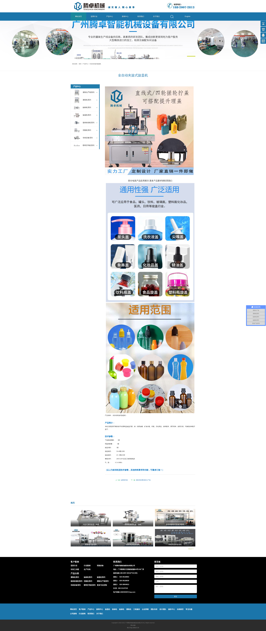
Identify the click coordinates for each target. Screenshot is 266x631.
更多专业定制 (102, 585)
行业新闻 (82, 613)
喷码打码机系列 (89, 585)
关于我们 (156, 16)
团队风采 (154, 609)
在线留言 (180, 609)
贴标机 (121, 609)
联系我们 (140, 16)
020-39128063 (124, 577)
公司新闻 (73, 613)
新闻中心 (125, 16)
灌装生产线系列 (103, 581)
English (187, 16)
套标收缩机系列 (76, 581)
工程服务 (136, 609)
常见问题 (189, 609)
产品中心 (109, 16)
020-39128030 (124, 580)
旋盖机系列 (101, 577)
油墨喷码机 (124, 480)
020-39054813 (124, 584)
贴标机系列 (88, 577)
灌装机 (128, 609)
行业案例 (87, 565)
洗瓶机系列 (88, 581)
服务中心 (171, 609)
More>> (191, 549)
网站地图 (133, 625)
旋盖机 (107, 609)
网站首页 (78, 16)
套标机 (114, 609)
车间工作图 (75, 569)
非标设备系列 (76, 585)
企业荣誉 (145, 609)
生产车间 (87, 569)
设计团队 (162, 609)
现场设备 (100, 565)
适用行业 (94, 16)
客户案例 (82, 609)
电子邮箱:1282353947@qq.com (124, 592)
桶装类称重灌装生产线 (143, 480)
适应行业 (74, 565)
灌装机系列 (75, 577)
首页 (80, 64)
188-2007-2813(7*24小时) (128, 573)
